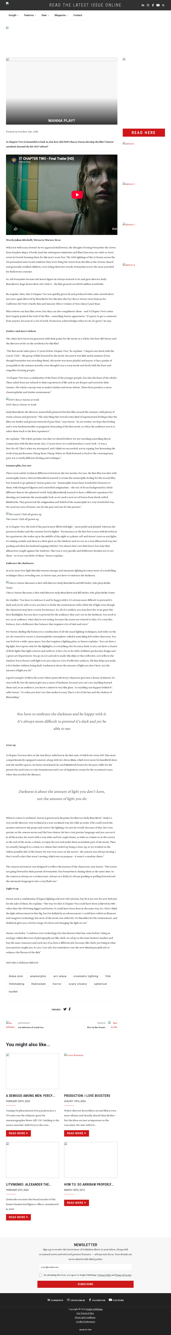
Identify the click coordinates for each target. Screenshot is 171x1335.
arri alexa (59, 976)
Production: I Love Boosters (87, 1096)
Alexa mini (16, 976)
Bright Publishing (94, 1309)
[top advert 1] (85, 38)
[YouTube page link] (158, 5)
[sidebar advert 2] (144, 199)
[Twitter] (65, 1009)
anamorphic (38, 976)
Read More (17, 1133)
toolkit (13, 991)
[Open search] (163, 5)
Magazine (60, 15)
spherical (100, 984)
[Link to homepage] (18, 5)
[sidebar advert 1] (144, 159)
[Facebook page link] (153, 5)
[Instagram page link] (148, 5)
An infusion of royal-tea (30, 1027)
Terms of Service (123, 1275)
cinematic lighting (85, 976)
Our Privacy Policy (85, 1313)
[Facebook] (70, 1009)
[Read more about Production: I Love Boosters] (90, 1071)
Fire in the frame (96, 1027)
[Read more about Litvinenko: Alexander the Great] (32, 1160)
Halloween (38, 984)
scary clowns (78, 984)
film (108, 976)
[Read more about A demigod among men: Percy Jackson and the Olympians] (32, 1071)
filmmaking (16, 984)
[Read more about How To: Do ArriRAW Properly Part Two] (90, 1160)
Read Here (144, 132)
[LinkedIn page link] (143, 5)
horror (57, 984)
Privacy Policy (104, 1275)
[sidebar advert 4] (144, 305)
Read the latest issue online (85, 5)
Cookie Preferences (85, 1321)
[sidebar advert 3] (144, 240)
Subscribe (85, 1284)
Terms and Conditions (85, 1317)
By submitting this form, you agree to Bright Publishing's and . (88, 1275)
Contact (77, 15)
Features (29, 15)
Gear (44, 15)
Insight (12, 15)
